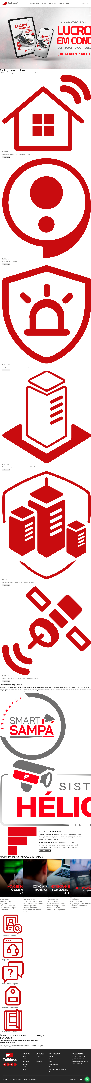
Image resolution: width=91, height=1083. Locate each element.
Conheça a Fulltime (44, 850)
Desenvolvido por (74, 1079)
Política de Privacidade (30, 1079)
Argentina (39, 1061)
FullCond (25, 1067)
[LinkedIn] (15, 1064)
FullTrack (25, 1064)
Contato (51, 1067)
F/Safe (24, 1069)
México (38, 1059)
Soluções (51, 1059)
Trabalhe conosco (54, 1072)
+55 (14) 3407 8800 (79, 1056)
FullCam (25, 1059)
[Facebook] (4, 1064)
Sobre (51, 1056)
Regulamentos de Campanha (57, 1069)
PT (85, 3)
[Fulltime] (10, 3)
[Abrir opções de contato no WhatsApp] (87, 1079)
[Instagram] (8, 1064)
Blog (50, 1061)
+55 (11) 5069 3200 (79, 1059)
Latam (38, 1056)
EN (83, 3)
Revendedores (53, 1064)
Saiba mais (6, 157)
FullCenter (26, 1061)
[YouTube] (11, 1064)
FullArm (25, 1056)
